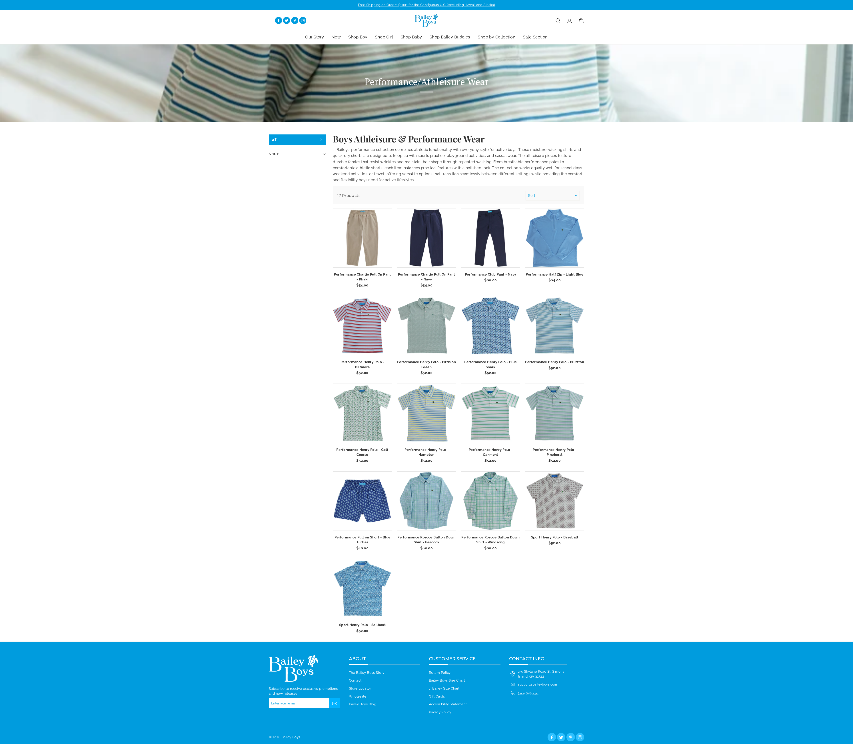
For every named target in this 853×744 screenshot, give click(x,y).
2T (274, 139)
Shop (274, 154)
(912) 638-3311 (528, 693)
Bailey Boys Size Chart (447, 680)
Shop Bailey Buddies (450, 37)
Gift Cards (437, 696)
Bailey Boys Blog (362, 704)
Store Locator (360, 688)
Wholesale (358, 696)
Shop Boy (357, 37)
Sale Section (535, 37)
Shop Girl (384, 37)
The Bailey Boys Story (367, 673)
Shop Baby (411, 37)
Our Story (314, 37)
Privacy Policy (440, 712)
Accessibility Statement (448, 704)
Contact (355, 680)
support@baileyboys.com (537, 684)
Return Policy (440, 673)
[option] (426, 5)
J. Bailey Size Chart (444, 688)
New (336, 37)
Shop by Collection (496, 37)
